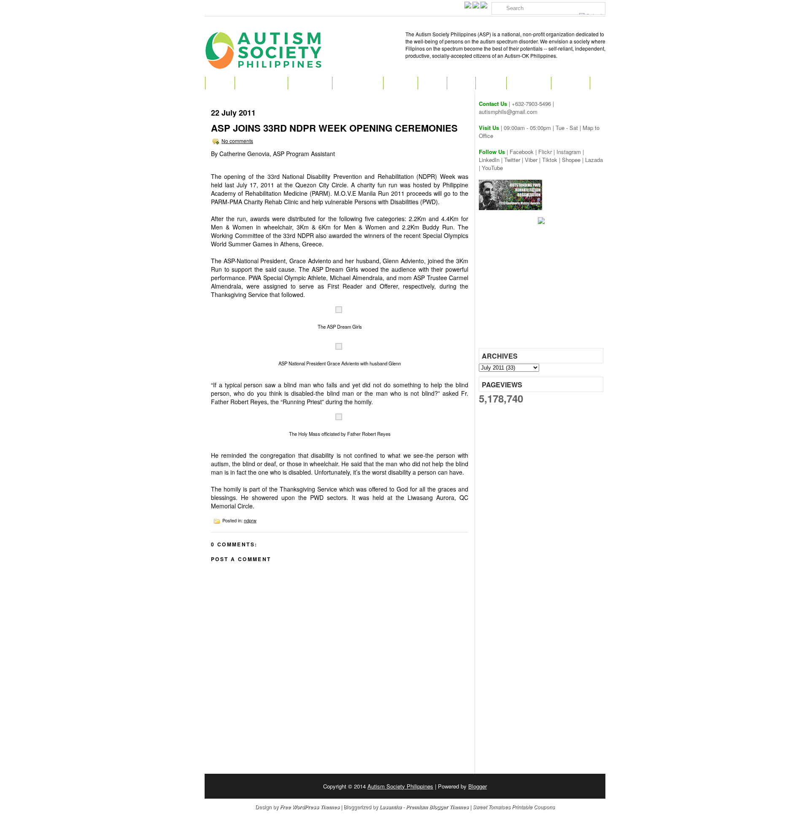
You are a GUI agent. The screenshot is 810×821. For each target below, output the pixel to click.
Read (432, 83)
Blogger (477, 786)
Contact (570, 83)
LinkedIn (489, 160)
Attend (400, 83)
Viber (531, 160)
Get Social (528, 83)
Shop (461, 83)
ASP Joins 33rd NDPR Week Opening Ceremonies (334, 128)
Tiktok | (552, 160)
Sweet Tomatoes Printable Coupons (513, 806)
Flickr (545, 152)
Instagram (568, 152)
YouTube (492, 168)
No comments (237, 140)
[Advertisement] (542, 289)
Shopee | (573, 160)
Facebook (522, 152)
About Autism (261, 83)
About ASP (310, 83)
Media (491, 83)
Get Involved (357, 83)
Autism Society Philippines (400, 786)
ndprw (250, 520)
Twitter (512, 160)
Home (219, 83)
